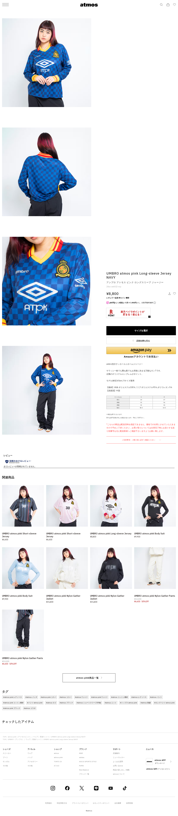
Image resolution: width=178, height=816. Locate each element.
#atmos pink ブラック (11, 708)
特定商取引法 (62, 803)
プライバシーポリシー (80, 803)
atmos (56, 753)
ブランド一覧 (84, 774)
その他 (5, 766)
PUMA (81, 766)
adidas (81, 757)
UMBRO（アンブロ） (16, 739)
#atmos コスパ (65, 697)
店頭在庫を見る (143, 341)
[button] (141, 352)
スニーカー (7, 753)
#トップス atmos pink (128, 703)
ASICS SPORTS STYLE (88, 761)
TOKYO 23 (58, 761)
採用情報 (129, 803)
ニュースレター (119, 757)
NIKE (81, 753)
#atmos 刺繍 (146, 703)
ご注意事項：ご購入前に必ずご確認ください (139, 440)
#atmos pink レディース (12, 697)
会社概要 (117, 803)
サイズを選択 (141, 330)
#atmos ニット (110, 703)
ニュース (150, 749)
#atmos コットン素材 (119, 697)
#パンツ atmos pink (34, 703)
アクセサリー (33, 761)
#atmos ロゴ (51, 703)
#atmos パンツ (156, 697)
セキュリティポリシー (101, 803)
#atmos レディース (138, 697)
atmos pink (58, 757)
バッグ (30, 757)
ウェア (35, 737)
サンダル (6, 761)
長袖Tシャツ (44, 737)
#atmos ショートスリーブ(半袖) (89, 703)
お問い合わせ (118, 766)
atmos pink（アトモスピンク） (19, 737)
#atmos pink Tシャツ (99, 697)
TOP (4, 737)
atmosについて (119, 774)
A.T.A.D (56, 766)
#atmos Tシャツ (81, 697)
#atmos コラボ (29, 708)
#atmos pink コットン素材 (13, 703)
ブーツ (5, 757)
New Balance (84, 770)
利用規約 (48, 803)
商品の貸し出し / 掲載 (121, 770)
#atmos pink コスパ (48, 697)
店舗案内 (116, 753)
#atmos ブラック (66, 703)
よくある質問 (118, 761)
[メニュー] (5, 5)
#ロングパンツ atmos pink (164, 703)
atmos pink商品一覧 (87, 677)
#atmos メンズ (31, 697)
